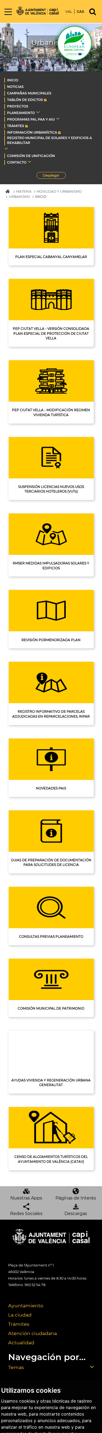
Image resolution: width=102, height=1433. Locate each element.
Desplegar (54, 176)
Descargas (75, 1213)
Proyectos (17, 106)
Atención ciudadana (32, 1333)
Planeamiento (21, 113)
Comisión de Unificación (31, 156)
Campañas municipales (29, 93)
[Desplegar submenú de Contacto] (29, 161)
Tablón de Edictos (25, 100)
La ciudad (20, 1315)
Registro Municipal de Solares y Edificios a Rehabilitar (49, 140)
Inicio (12, 80)
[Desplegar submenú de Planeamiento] (38, 112)
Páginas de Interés (75, 1198)
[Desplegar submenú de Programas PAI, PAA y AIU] (58, 118)
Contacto (16, 162)
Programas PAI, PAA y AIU (31, 119)
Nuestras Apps (26, 1198)
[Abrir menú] (8, 12)
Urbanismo (19, 197)
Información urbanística (32, 132)
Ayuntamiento (25, 1305)
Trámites (15, 126)
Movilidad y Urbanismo (59, 191)
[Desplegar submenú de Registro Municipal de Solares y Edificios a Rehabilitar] (6, 148)
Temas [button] (16, 1367)
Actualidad (21, 1342)
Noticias (15, 87)
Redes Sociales (26, 1213)
